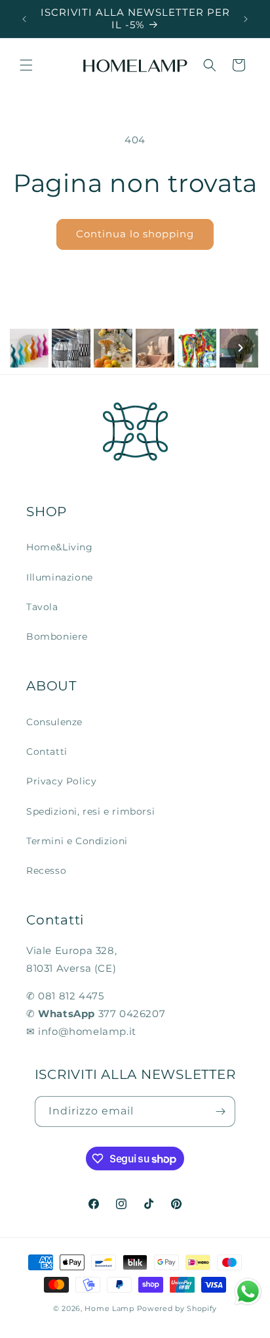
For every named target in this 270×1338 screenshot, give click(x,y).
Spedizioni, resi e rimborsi (90, 811)
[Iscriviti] (220, 1111)
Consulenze (54, 722)
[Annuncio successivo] (245, 19)
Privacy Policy (61, 781)
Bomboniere (57, 636)
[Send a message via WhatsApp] (248, 1291)
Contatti (47, 751)
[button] (26, 65)
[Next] (240, 348)
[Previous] (29, 348)
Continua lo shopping (135, 233)
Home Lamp (109, 1308)
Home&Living (59, 547)
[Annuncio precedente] (24, 19)
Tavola (42, 607)
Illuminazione (59, 577)
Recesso (46, 870)
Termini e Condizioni (77, 841)
